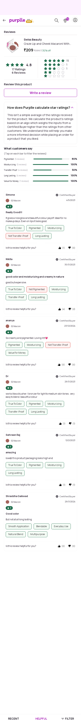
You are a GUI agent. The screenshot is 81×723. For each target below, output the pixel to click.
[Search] (56, 20)
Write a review (40, 93)
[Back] (4, 20)
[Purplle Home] (17, 20)
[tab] (13, 718)
